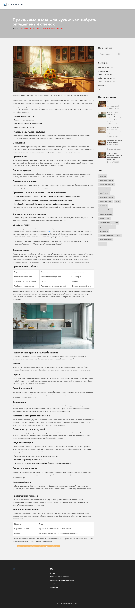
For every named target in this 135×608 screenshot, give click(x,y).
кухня (118, 235)
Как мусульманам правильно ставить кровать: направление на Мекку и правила (114, 131)
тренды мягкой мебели (107, 227)
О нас (52, 573)
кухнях (49, 231)
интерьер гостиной (106, 240)
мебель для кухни (73, 95)
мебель (117, 201)
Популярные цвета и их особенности (28, 123)
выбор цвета (84, 95)
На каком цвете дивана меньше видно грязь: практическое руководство (114, 156)
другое (100, 89)
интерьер (101, 85)
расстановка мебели (106, 235)
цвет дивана (104, 231)
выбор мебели (104, 218)
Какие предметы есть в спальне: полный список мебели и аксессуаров (114, 143)
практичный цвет (60, 95)
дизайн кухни (104, 193)
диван (116, 223)
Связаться (54, 587)
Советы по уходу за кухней (24, 127)
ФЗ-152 (52, 584)
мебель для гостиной (105, 82)
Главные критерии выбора (24, 116)
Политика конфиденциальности (62, 580)
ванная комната (105, 223)
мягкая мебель (103, 71)
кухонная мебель (104, 67)
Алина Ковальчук (27, 95)
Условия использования (59, 577)
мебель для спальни (105, 78)
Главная (15, 28)
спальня (102, 244)
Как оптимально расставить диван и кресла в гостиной (113, 104)
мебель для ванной (104, 75)
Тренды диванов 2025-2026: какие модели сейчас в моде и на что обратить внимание (114, 117)
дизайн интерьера (106, 214)
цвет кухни (50, 95)
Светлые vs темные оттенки (24, 120)
